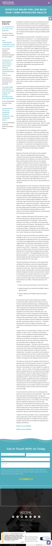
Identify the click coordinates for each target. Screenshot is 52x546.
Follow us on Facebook (23, 429)
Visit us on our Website (23, 426)
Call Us (13, 544)
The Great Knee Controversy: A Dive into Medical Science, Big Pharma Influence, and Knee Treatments (8, 93)
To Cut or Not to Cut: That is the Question (8, 28)
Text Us (39, 544)
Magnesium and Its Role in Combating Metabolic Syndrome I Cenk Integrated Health (8, 114)
